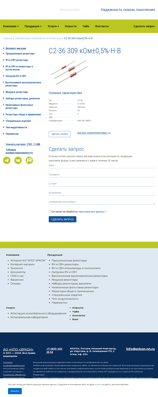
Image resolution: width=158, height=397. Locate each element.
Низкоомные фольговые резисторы (19, 106)
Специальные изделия (18, 120)
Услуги (52, 26)
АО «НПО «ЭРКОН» (18, 349)
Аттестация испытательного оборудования (38, 313)
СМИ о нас (17, 275)
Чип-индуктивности (16, 127)
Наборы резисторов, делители (23, 98)
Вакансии (16, 279)
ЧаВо (86, 26)
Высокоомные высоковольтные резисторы (23, 84)
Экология (16, 268)
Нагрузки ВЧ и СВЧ (16, 76)
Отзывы (15, 283)
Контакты (102, 26)
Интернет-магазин (16, 48)
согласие (98, 384)
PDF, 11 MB (23, 144)
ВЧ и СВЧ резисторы (17, 60)
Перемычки (12, 133)
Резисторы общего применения (23, 114)
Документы (17, 272)
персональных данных (91, 211)
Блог (75, 319)
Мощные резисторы (17, 92)
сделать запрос (59, 134)
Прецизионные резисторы (20, 53)
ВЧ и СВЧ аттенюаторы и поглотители (19, 68)
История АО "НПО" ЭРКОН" (28, 260)
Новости (71, 26)
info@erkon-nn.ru (140, 349)
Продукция (32, 26)
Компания (9, 26)
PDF (94, 133)
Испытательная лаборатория (29, 317)
